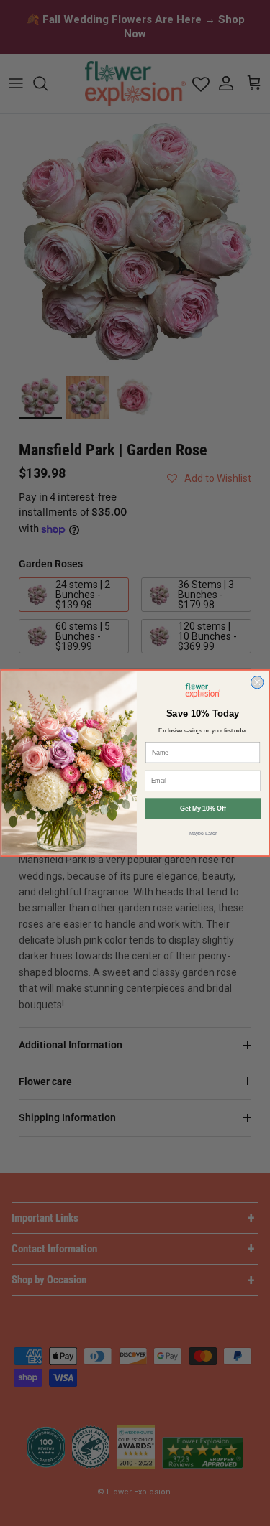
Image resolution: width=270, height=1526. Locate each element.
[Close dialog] (257, 682)
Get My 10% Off (202, 808)
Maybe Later (202, 834)
